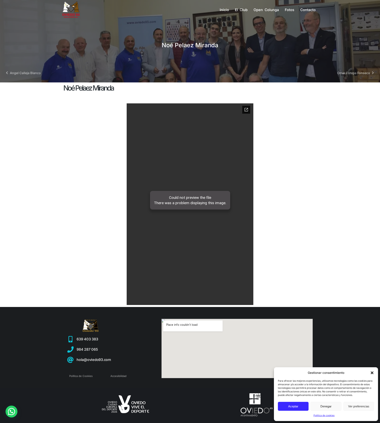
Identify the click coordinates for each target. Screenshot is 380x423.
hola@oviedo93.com (94, 360)
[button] (372, 373)
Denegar (326, 406)
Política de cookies (324, 415)
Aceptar (293, 406)
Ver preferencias (358, 406)
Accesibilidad (118, 376)
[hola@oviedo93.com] (70, 360)
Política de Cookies (81, 376)
